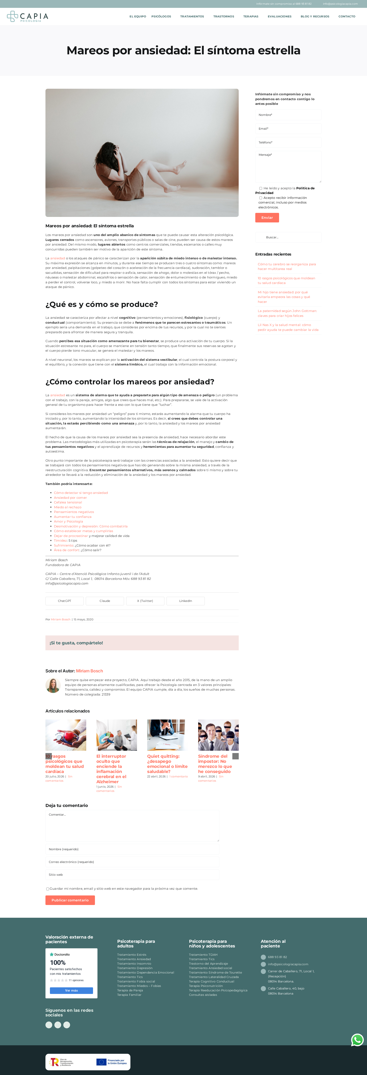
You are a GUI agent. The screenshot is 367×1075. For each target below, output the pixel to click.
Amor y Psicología (68, 521)
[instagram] (57, 1025)
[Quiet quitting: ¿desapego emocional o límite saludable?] (167, 721)
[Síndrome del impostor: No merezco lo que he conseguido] (218, 721)
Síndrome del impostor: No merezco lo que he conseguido (215, 764)
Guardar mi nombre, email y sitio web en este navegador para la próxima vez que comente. (124, 889)
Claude (105, 601)
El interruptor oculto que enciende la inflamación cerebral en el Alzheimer (111, 769)
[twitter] (66, 1025)
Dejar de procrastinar (71, 536)
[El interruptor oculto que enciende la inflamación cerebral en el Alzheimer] (116, 721)
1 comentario (178, 776)
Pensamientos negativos (74, 512)
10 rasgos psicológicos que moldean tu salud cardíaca (64, 764)
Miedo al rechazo (68, 507)
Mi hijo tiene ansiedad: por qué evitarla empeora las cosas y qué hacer (284, 297)
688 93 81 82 (277, 957)
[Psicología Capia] (122, 16)
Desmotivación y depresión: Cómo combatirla (91, 526)
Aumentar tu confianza (73, 517)
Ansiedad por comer (70, 498)
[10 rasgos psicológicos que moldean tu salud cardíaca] (65, 721)
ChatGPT (64, 601)
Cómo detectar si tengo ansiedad (81, 493)
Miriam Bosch (61, 619)
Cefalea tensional (68, 502)
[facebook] (48, 1025)
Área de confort (66, 550)
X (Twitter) (145, 601)
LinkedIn (185, 601)
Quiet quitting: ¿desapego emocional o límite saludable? (167, 764)
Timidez (60, 540)
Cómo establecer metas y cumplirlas (83, 531)
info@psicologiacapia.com (288, 964)
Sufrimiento (63, 545)
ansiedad (57, 258)
